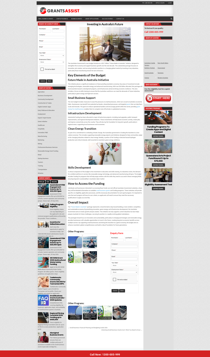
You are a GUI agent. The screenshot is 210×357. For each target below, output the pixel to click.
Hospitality (41, 129)
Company (115, 244)
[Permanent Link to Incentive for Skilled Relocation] (43, 224)
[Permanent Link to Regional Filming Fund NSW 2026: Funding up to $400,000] (43, 317)
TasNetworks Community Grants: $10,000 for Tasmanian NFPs (57, 280)
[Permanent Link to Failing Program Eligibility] (43, 205)
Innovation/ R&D (43, 132)
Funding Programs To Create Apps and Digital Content (158, 129)
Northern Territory (149, 68)
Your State (115, 263)
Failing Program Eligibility (56, 205)
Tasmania (160, 73)
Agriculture (41, 92)
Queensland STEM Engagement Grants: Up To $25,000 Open (57, 188)
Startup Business (62, 19)
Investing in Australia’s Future (105, 24)
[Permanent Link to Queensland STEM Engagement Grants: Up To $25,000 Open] (43, 189)
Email (114, 256)
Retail (39, 155)
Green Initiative (42, 121)
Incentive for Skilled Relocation (57, 223)
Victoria (146, 78)
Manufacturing (42, 136)
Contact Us (120, 19)
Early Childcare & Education (46, 110)
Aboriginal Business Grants (56, 334)
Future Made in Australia (78, 207)
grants (128, 104)
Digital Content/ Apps (44, 107)
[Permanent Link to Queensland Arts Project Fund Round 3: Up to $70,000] (158, 146)
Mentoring (41, 140)
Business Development (45, 95)
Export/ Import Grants (44, 118)
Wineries (40, 173)
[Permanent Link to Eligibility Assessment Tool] (158, 175)
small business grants (103, 190)
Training (40, 166)
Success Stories (107, 19)
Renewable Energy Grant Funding (48, 151)
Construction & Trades (45, 103)
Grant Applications (92, 19)
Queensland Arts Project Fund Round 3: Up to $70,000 (158, 158)
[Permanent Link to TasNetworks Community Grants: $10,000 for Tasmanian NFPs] (43, 281)
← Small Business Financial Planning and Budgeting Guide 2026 (87, 327)
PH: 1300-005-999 (147, 3)
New (47, 181)
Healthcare (41, 125)
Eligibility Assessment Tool (158, 184)
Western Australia (163, 78)
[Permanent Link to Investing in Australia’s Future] (105, 44)
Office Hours (160, 3)
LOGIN (170, 3)
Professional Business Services (48, 147)
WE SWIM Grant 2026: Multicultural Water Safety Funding (58, 261)
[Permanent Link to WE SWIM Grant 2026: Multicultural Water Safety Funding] (43, 262)
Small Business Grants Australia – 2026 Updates (57, 297)
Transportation (42, 169)
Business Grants (76, 19)
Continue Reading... (158, 136)
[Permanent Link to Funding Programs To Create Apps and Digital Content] (158, 118)
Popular (41, 181)
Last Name (128, 238)
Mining (40, 144)
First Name (114, 238)
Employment (42, 114)
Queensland (161, 68)
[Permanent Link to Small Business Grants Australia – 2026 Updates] (43, 300)
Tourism (40, 162)
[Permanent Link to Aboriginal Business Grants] (43, 337)
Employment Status (118, 269)
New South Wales (163, 63)
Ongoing (54, 181)
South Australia (148, 73)
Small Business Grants (45, 19)
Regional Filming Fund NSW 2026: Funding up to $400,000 (57, 316)
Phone (114, 250)
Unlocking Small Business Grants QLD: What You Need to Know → (121, 330)
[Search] (171, 18)
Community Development (45, 99)
